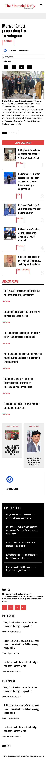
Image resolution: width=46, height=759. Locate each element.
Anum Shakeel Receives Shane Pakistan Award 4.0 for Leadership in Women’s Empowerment (23, 357)
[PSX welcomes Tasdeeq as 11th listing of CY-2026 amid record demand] (8, 232)
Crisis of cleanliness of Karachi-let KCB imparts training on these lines (29, 260)
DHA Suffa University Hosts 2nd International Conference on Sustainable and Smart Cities (18, 382)
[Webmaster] (6, 50)
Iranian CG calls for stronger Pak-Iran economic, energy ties (22, 405)
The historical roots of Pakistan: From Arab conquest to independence (34, 461)
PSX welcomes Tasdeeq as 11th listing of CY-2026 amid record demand (29, 235)
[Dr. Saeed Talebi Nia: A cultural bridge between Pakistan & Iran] (8, 208)
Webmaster (24, 50)
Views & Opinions (23, 270)
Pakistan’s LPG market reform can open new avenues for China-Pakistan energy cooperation (29, 181)
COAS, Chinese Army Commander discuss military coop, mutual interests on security (12, 450)
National (20, 163)
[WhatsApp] (29, 66)
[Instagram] (10, 607)
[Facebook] (5, 66)
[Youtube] (23, 607)
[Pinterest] (21, 66)
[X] (13, 66)
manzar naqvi (13, 132)
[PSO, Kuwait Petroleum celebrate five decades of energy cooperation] (8, 153)
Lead (18, 194)
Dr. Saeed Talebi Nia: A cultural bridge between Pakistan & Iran (29, 209)
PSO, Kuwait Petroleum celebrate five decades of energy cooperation (29, 154)
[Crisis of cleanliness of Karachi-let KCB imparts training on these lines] (8, 260)
